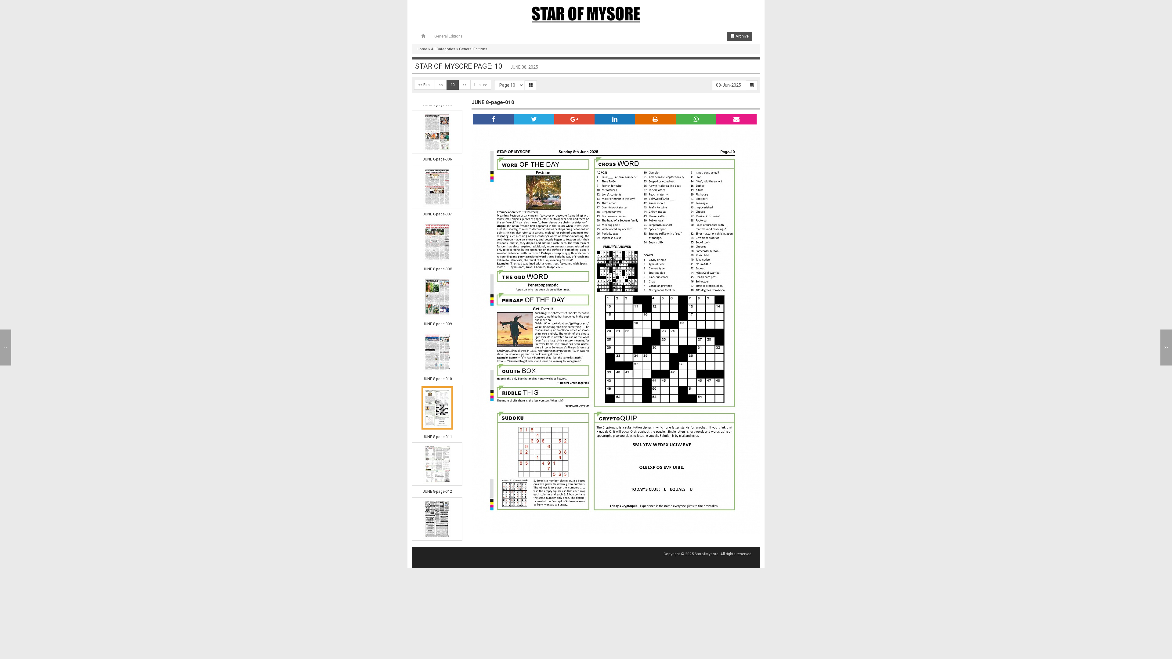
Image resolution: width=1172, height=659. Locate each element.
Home (422, 49)
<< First (424, 84)
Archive (742, 36)
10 (452, 84)
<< (441, 84)
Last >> (480, 84)
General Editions (448, 36)
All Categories (443, 49)
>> (464, 84)
